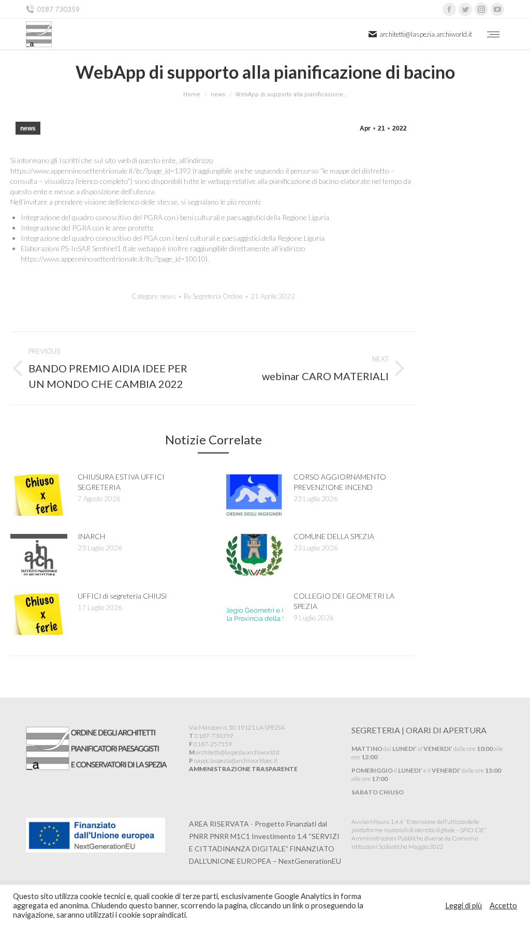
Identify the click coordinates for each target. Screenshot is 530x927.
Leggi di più (463, 905)
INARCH (91, 536)
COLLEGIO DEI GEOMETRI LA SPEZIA (343, 601)
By (213, 296)
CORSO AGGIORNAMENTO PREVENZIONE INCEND (339, 481)
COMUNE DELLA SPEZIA (333, 536)
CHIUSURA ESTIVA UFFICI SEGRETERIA (121, 481)
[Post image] (38, 495)
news (28, 128)
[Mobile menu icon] (493, 34)
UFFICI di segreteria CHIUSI (122, 595)
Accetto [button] (503, 905)
